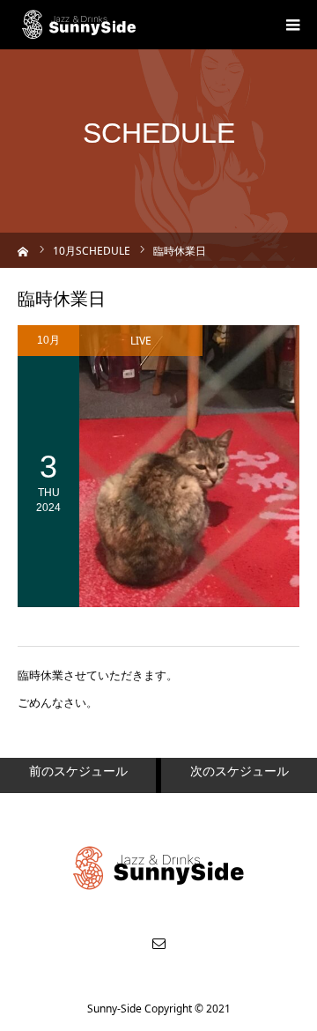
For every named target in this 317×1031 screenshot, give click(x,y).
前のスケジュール (78, 770)
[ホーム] (23, 249)
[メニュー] (292, 24)
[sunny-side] (80, 25)
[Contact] (158, 943)
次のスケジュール (239, 770)
